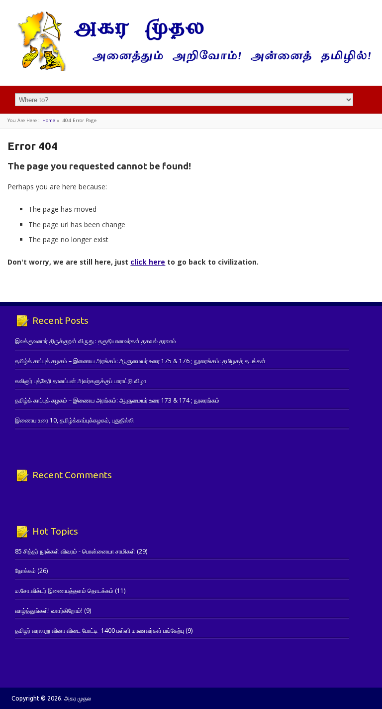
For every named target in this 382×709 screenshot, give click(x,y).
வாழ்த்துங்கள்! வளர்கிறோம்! (49, 610)
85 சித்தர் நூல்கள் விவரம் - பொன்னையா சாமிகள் (75, 551)
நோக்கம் (25, 571)
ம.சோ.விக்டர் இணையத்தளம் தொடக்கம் (64, 590)
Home (48, 120)
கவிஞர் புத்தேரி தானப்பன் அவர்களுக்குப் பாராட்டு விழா (80, 381)
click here (147, 262)
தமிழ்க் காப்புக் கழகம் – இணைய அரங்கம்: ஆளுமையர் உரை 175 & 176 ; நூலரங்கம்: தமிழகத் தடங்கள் (140, 361)
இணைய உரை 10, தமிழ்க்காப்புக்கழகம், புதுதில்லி (74, 420)
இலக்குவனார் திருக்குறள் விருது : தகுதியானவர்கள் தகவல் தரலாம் (95, 341)
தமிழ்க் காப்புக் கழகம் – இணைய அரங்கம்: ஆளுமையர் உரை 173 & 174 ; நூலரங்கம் (117, 400)
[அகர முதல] (191, 69)
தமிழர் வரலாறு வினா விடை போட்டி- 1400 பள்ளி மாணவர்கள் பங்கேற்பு (99, 630)
